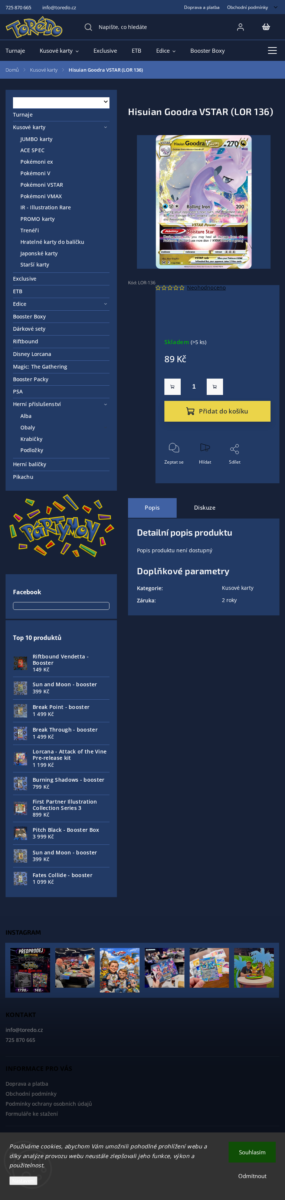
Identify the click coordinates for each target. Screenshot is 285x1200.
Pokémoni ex (36, 161)
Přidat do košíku (223, 411)
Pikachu (23, 476)
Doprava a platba (202, 7)
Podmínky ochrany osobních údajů (49, 1103)
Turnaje (23, 114)
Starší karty (34, 264)
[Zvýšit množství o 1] (215, 387)
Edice (20, 303)
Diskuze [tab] (205, 507)
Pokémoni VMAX (41, 196)
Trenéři (29, 230)
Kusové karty (29, 127)
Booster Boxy (29, 316)
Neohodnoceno (206, 287)
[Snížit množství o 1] (172, 387)
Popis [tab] (152, 507)
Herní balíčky (29, 464)
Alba (26, 415)
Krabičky (31, 438)
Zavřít (258, 474)
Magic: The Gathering (40, 366)
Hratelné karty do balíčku (52, 241)
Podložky (31, 450)
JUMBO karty (36, 139)
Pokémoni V (35, 173)
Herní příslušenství (37, 404)
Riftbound (25, 341)
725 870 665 (20, 1039)
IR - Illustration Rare (45, 207)
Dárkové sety (29, 328)
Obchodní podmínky (247, 7)
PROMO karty (37, 218)
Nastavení (23, 1180)
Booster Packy (30, 379)
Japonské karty (39, 253)
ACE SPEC (32, 150)
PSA (18, 391)
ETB (17, 291)
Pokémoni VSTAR (41, 184)
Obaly (27, 427)
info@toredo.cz (24, 1029)
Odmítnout (252, 1176)
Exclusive (24, 278)
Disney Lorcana (32, 353)
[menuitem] (19, 50)
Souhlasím (252, 1152)
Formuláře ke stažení (32, 1113)
